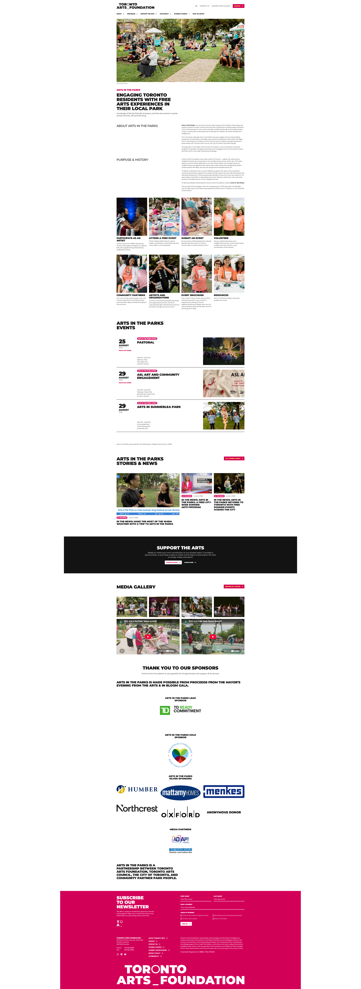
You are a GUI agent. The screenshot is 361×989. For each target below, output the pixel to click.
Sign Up (185, 924)
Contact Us (204, 6)
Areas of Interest (187, 912)
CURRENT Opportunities (158, 950)
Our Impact (164, 14)
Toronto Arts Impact (190, 919)
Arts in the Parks (221, 919)
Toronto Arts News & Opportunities (195, 915)
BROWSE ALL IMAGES (232, 586)
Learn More (188, 562)
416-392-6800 (129, 948)
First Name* (184, 896)
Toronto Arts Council (221, 6)
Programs (131, 14)
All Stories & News (232, 458)
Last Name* (218, 896)
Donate (237, 6)
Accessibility (154, 956)
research (201, 173)
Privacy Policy (154, 953)
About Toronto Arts (157, 938)
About (119, 14)
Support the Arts (147, 14)
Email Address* (186, 904)
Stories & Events (180, 14)
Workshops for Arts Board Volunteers (228, 915)
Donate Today (172, 562)
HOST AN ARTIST (198, 14)
